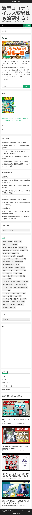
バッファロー (8, 284)
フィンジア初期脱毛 (20, 287)
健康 (16, 299)
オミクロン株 (17, 262)
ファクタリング (20, 284)
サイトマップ (6, 196)
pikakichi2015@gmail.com (9, 67)
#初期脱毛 (23, 247)
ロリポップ (7, 299)
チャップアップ (20, 270)
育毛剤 (20, 304)
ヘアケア (6, 290)
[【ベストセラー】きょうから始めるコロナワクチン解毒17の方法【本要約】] (16, 462)
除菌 (12, 307)
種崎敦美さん (6, 208)
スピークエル (20, 267)
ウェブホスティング (19, 259)
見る (29, 25)
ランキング (7, 296)
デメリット (7, 273)
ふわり (20, 256)
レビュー (17, 296)
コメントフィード (7, 386)
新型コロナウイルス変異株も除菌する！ (16, 12)
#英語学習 (7, 250)
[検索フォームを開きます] (20, 25)
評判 (5, 307)
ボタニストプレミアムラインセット (14, 293)
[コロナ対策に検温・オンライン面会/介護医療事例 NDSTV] (16, 435)
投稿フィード (6, 382)
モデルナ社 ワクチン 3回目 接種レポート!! (14, 142)
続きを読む (7, 80)
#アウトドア (7, 242)
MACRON (15, 253)
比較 (5, 304)
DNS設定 (6, 253)
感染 (6, 302)
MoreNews (16, 513)
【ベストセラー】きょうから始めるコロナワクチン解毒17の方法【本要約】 (15, 475)
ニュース (7, 279)
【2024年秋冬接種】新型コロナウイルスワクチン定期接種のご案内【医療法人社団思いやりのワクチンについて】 (16, 164)
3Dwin (15, 250)
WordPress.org (6, 389)
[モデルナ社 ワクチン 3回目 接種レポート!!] (16, 408)
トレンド (17, 273)
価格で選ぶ (5, 177)
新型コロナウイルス (18, 302)
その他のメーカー (9, 256)
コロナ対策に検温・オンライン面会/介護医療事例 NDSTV (15, 447)
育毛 (12, 304)
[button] (2, 25)
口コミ (23, 299)
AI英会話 (24, 250)
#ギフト (17, 242)
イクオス (6, 259)
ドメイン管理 (20, 276)
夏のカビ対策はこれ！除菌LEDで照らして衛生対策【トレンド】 (16, 502)
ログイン (4, 379)
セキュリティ (8, 270)
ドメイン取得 (8, 276)
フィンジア (7, 287)
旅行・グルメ (7, 57)
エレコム (6, 262)
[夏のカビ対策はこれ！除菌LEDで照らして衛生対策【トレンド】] (16, 489)
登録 (3, 376)
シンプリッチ (8, 267)
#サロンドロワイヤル (10, 244)
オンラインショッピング (11, 264)
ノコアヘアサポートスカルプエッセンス (15, 282)
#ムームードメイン (10, 247)
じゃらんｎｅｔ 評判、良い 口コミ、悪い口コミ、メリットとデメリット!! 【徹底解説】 (16, 50)
